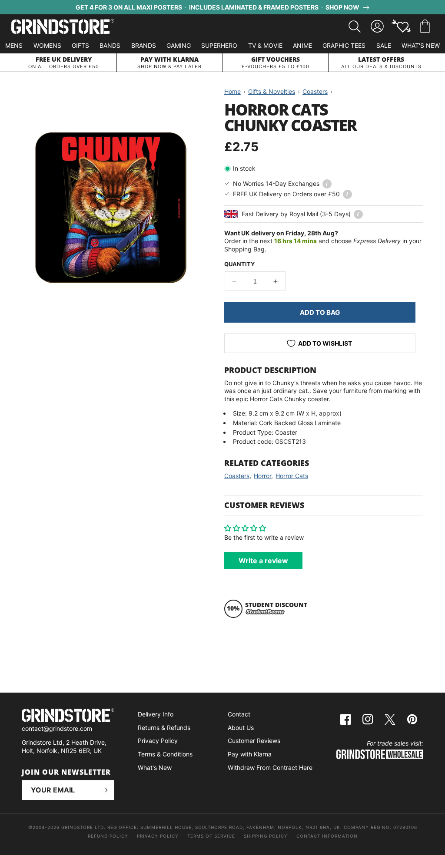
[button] (425, 26)
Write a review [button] (263, 560)
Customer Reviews (254, 740)
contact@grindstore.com (57, 728)
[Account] (377, 26)
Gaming (178, 45)
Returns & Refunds (164, 727)
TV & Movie (265, 45)
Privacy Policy (158, 740)
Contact (239, 714)
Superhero (219, 45)
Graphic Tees (343, 45)
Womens (47, 45)
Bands (110, 45)
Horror (262, 475)
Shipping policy (266, 835)
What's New (421, 45)
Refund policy (108, 835)
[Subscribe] (104, 790)
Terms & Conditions (165, 754)
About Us (241, 727)
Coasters (236, 475)
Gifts (80, 45)
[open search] (354, 26)
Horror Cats (292, 475)
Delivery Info (155, 714)
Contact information (327, 835)
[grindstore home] (68, 716)
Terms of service (211, 835)
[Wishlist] (401, 26)
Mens (14, 45)
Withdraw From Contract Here (270, 767)
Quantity (239, 264)
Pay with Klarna (250, 754)
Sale (383, 45)
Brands (143, 45)
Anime (302, 45)
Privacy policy (158, 835)
